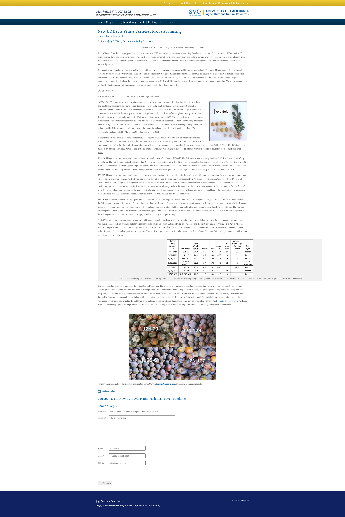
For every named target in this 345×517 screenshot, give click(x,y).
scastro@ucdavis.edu (228, 300)
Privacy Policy (154, 506)
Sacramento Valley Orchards (138, 41)
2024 (117, 41)
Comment (103, 417)
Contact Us (142, 506)
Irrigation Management (130, 22)
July (110, 41)
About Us (169, 3)
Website (101, 463)
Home (99, 22)
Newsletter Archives (189, 3)
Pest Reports (155, 22)
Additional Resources (217, 3)
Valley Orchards (114, 11)
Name (101, 448)
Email (101, 455)
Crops (109, 22)
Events (169, 22)
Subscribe (239, 3)
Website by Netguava (240, 500)
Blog (108, 36)
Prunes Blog (119, 36)
